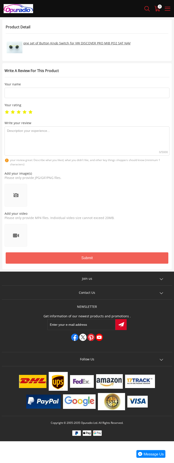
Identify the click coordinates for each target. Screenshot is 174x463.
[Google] (79, 401)
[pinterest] (91, 337)
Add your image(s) (18, 173)
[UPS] (58, 381)
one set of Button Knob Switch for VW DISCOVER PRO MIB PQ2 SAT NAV (76, 43)
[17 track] (140, 381)
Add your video (16, 213)
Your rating (13, 105)
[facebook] (74, 337)
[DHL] (32, 381)
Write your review (18, 123)
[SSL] (111, 401)
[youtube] (99, 337)
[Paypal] (43, 402)
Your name (13, 84)
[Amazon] (109, 381)
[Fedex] (82, 381)
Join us (87, 278)
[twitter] (83, 337)
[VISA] (137, 402)
